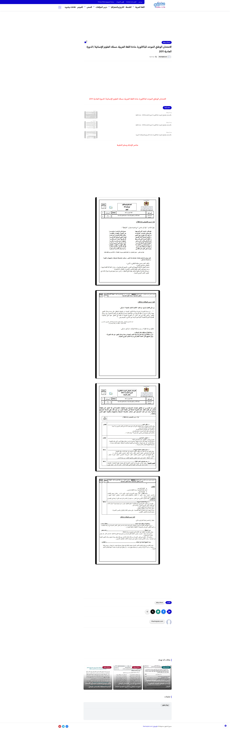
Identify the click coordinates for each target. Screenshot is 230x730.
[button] (163, 611)
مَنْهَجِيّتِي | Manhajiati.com (150, 726)
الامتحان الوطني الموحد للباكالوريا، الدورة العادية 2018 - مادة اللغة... (154, 115)
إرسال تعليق (165, 705)
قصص (89, 7)
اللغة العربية (140, 7)
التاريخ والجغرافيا (117, 7)
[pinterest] (59, 726)
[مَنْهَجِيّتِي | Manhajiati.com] (159, 5)
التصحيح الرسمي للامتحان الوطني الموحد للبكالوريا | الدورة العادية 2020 (128, 685)
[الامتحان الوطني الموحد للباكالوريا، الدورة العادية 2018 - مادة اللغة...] (91, 115)
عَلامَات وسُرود (70, 7)
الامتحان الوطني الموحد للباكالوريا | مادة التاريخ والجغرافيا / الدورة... (154, 135)
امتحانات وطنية (166, 42)
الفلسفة (129, 7)
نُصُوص (80, 7)
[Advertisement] (115, 27)
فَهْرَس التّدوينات (120, 2)
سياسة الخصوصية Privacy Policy (106, 2)
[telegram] (63, 726)
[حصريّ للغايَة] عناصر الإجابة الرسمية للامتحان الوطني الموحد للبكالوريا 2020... (158, 683)
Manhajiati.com (163, 57)
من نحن (140, 2)
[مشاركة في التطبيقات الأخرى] (147, 611)
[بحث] (59, 7)
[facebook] (67, 726)
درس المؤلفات (101, 7)
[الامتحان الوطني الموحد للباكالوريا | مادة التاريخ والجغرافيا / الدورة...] (91, 135)
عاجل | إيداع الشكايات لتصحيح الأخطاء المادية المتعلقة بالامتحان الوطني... (98, 685)
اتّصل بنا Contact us (131, 2)
